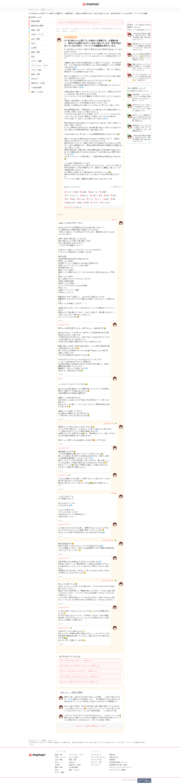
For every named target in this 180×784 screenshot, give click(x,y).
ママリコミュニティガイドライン (120, 767)
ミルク (69, 192)
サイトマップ (95, 765)
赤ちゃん (85, 195)
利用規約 (112, 760)
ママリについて (96, 755)
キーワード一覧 (96, 760)
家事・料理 (35, 52)
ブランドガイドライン (98, 757)
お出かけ (34, 79)
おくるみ (82, 199)
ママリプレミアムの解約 (117, 770)
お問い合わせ (113, 757)
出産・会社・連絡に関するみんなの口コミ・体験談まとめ (79, 682)
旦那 (76, 192)
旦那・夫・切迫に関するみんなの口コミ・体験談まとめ (78, 671)
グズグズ (96, 203)
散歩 (80, 203)
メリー (99, 199)
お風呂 (84, 192)
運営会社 (112, 755)
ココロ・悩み (36, 70)
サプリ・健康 (36, 61)
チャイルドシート (73, 195)
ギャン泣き (106, 203)
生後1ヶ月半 (71, 203)
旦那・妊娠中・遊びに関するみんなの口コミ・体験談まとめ (80, 666)
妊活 (33, 57)
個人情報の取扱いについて (118, 762)
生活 (114, 195)
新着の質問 (35, 21)
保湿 (87, 203)
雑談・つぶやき (37, 92)
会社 (107, 199)
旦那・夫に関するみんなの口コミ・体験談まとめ (76, 660)
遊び (73, 199)
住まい (33, 43)
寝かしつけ (94, 192)
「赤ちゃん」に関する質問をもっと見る (90, 726)
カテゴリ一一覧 (96, 762)
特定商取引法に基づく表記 (118, 765)
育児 (107, 195)
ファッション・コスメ (39, 65)
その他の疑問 (36, 87)
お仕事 (33, 48)
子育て (94, 195)
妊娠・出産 (35, 30)
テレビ (91, 199)
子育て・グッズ (37, 34)
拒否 (113, 199)
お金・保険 (35, 39)
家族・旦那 (35, 74)
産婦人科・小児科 (38, 83)
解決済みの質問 (37, 26)
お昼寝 (104, 192)
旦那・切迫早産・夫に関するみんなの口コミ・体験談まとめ (80, 676)
